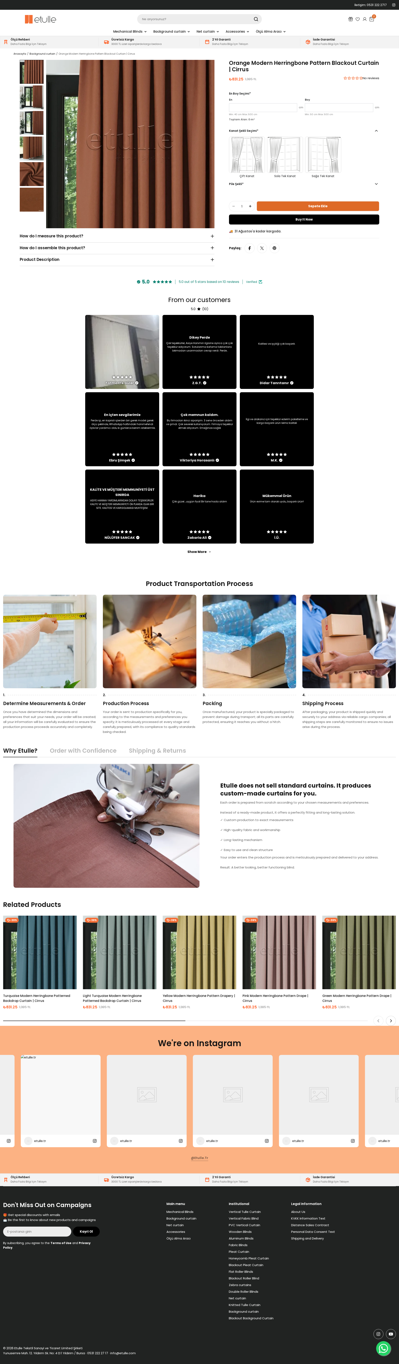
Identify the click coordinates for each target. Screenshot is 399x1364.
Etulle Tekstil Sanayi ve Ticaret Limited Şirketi (48, 1348)
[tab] (20, 752)
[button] (353, 78)
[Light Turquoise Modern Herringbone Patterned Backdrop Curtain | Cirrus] (119, 952)
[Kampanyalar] (350, 19)
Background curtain (42, 53)
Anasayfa (20, 53)
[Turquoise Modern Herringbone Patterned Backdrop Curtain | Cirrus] (40, 952)
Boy (307, 100)
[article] (122, 352)
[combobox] (199, 19)
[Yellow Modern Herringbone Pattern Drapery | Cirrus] (199, 952)
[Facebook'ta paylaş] (250, 248)
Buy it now (304, 219)
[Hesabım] (364, 19)
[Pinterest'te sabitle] (275, 248)
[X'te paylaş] (262, 248)
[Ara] (256, 19)
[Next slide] (391, 1021)
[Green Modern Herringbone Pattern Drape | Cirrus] (359, 952)
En (230, 100)
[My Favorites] (357, 19)
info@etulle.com (123, 1353)
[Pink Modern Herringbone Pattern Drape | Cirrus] (279, 952)
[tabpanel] (199, 826)
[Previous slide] (378, 1021)
